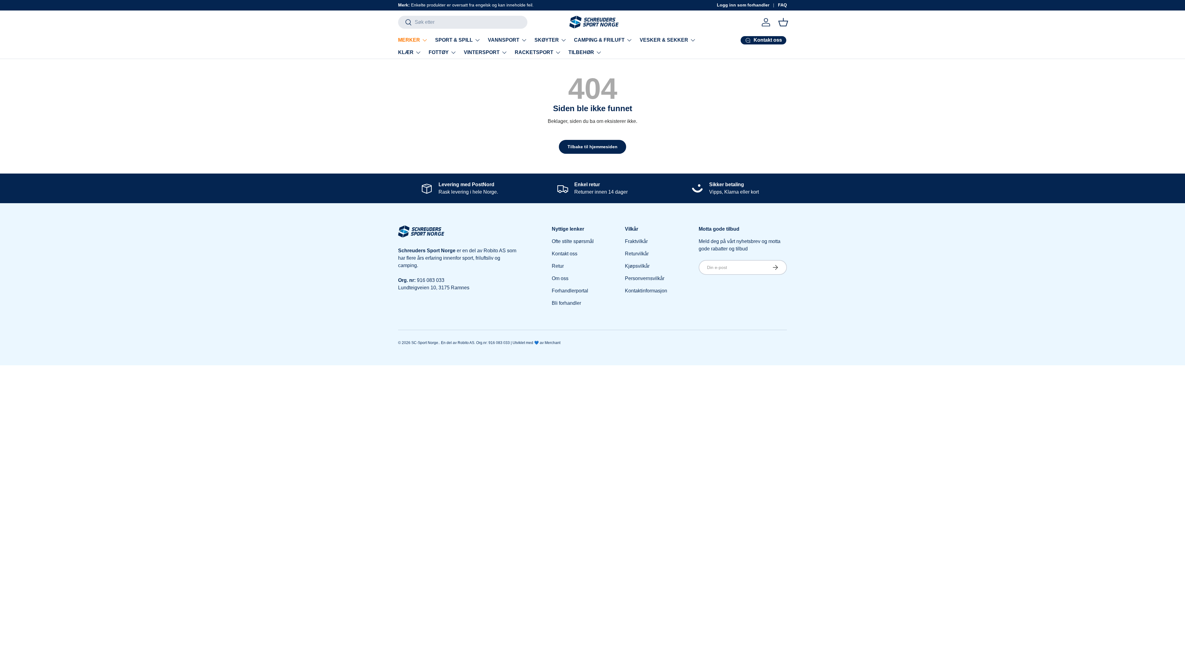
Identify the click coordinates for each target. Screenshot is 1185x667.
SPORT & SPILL (454, 40)
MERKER (409, 40)
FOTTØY (439, 52)
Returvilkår (637, 253)
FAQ (782, 4)
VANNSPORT (503, 40)
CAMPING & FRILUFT (599, 40)
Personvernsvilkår (644, 278)
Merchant (552, 343)
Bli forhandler (566, 303)
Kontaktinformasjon (646, 290)
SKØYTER (546, 40)
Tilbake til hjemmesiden (592, 146)
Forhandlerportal (570, 290)
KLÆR (406, 52)
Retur (558, 266)
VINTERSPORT (482, 52)
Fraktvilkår (636, 241)
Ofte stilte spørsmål (573, 241)
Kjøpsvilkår (637, 266)
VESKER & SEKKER (664, 40)
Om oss (560, 278)
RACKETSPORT (534, 52)
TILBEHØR (581, 52)
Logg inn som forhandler (743, 4)
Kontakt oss (564, 253)
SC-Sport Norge (424, 343)
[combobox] (462, 22)
